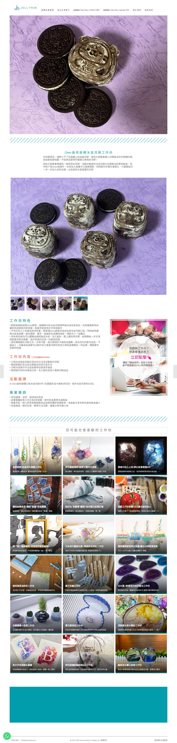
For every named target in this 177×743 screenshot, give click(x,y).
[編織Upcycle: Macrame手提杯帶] (2, 371)
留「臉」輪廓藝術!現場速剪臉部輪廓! (31, 546)
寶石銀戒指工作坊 (74, 625)
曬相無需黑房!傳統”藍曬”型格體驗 (29, 506)
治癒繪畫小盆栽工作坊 (23, 625)
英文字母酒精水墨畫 (22, 665)
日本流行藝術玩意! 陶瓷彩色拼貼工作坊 (84, 546)
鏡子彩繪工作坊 (72, 586)
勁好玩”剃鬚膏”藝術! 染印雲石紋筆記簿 (84, 506)
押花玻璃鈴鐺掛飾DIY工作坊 (79, 665)
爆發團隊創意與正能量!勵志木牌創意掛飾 (138, 546)
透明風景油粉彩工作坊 (23, 586)
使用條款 (157, 740)
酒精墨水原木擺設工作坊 (130, 625)
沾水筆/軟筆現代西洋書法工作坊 (134, 586)
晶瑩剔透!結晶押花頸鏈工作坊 (27, 467)
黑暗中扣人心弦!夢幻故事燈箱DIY (134, 467)
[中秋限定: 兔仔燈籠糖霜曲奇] (175, 371)
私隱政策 (164, 740)
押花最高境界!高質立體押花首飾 (80, 467)
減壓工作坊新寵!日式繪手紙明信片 (134, 506)
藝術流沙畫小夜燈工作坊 (130, 665)
